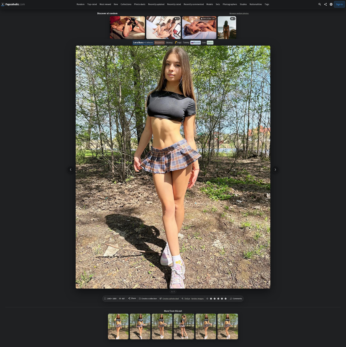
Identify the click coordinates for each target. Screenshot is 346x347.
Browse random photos (239, 13)
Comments (237, 298)
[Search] (320, 4)
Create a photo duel (171, 298)
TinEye (187, 298)
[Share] (325, 4)
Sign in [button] (339, 4)
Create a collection (149, 298)
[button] (331, 4)
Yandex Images (197, 298)
